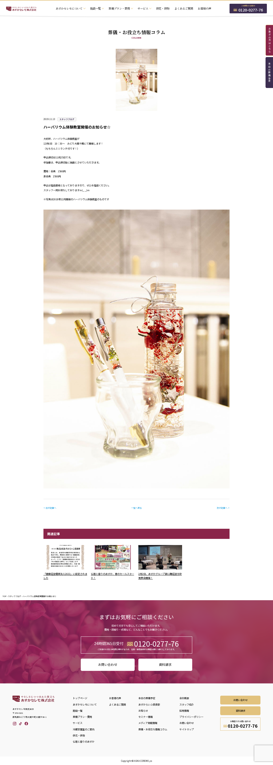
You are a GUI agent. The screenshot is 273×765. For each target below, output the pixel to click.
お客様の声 (204, 8)
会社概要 (184, 698)
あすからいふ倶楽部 (149, 704)
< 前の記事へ (49, 507)
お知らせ (143, 710)
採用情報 (184, 710)
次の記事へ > (223, 507)
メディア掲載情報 (147, 723)
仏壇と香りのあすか (83, 741)
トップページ (80, 698)
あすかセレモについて (85, 704)
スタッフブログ (14, 596)
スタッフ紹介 (186, 704)
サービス (77, 723)
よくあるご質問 (183, 8)
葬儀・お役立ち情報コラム (152, 729)
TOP (4, 596)
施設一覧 (77, 710)
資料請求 (165, 664)
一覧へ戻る (136, 507)
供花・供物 (162, 8)
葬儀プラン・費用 (82, 717)
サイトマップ (186, 729)
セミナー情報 (145, 717)
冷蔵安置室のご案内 (83, 729)
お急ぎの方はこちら (269, 40)
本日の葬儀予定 (269, 73)
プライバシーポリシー (191, 717)
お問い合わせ (107, 664)
